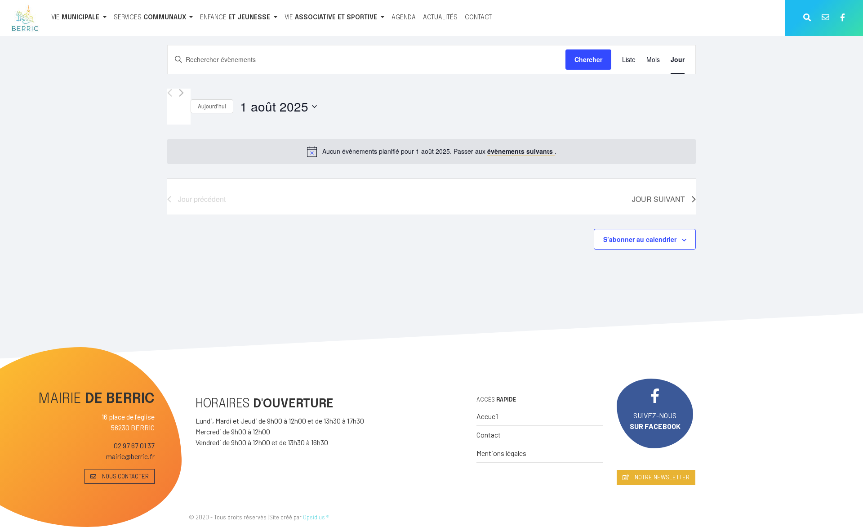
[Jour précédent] (169, 93)
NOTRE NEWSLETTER (661, 477)
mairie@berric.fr (130, 456)
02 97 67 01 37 (134, 445)
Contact (488, 434)
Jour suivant (658, 199)
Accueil (487, 416)
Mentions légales (501, 453)
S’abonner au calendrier (639, 239)
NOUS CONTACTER (125, 476)
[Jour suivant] (181, 93)
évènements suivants (521, 151)
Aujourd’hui (212, 106)
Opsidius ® (316, 517)
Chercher (588, 59)
